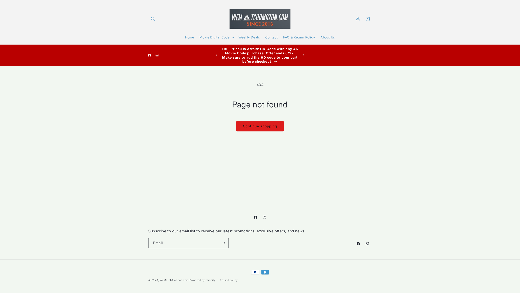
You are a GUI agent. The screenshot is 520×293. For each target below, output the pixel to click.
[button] (153, 19)
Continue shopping (260, 126)
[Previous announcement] (216, 55)
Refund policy (229, 280)
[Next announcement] (303, 55)
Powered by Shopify (203, 280)
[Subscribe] (224, 243)
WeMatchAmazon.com (174, 280)
